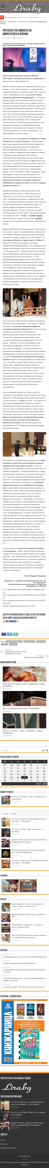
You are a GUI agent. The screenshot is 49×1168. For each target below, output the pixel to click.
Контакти (4, 1144)
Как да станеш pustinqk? (34, 656)
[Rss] (23, 1159)
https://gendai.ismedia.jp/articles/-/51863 (20, 606)
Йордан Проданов (14, 641)
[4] (4, 543)
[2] (17, 529)
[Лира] (26, 6)
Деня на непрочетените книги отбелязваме (21, 708)
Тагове (13, 814)
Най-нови (5, 814)
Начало (3, 22)
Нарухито (41, 641)
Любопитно (12, 22)
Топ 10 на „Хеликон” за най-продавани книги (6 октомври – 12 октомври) (27, 1103)
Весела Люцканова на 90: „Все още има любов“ (22, 17)
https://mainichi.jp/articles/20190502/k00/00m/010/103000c (24, 595)
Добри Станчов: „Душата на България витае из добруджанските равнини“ (27, 1124)
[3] (20, 529)
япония (13, 644)
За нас (3, 1140)
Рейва (4, 644)
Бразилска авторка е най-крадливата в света (15, 652)
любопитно (29, 641)
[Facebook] (26, 1159)
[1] (20, 185)
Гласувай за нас (24, 1156)
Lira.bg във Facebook (8, 1148)
